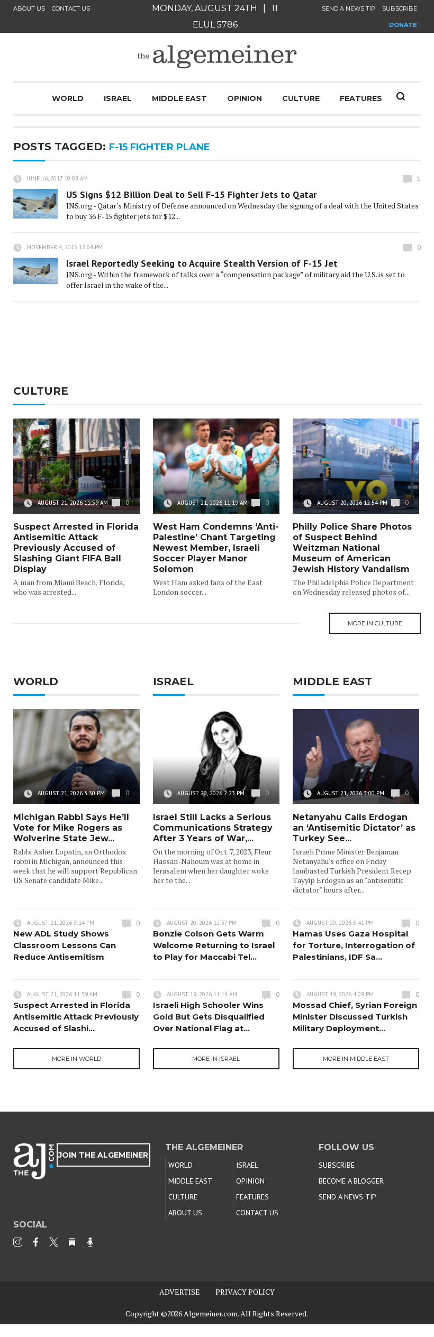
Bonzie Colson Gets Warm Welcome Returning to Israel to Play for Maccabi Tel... (214, 945)
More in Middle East (356, 1058)
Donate (403, 25)
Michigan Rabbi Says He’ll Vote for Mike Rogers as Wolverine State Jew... (71, 827)
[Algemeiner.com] (217, 57)
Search (400, 96)
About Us (29, 8)
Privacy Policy (245, 1292)
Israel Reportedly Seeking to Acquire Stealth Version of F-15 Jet (202, 263)
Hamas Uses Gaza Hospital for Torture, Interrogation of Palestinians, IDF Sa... (354, 945)
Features (361, 98)
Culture (301, 98)
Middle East (179, 98)
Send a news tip (348, 8)
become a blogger (351, 1181)
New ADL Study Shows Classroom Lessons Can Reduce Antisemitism (64, 945)
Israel (118, 98)
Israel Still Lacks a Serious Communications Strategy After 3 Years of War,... (213, 827)
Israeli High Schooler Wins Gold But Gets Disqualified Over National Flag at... (209, 1016)
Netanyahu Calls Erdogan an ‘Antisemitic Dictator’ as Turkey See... (354, 827)
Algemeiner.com (211, 1313)
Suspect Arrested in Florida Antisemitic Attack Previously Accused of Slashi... (76, 1016)
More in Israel (216, 1058)
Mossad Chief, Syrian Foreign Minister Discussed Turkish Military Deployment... (355, 1016)
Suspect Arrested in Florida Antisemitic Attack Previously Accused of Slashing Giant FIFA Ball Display (76, 548)
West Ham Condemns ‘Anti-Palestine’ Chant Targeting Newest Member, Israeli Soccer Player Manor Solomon (216, 548)
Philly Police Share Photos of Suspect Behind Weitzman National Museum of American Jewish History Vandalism (352, 548)
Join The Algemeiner (103, 1155)
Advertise (179, 1292)
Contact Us (71, 8)
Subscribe (399, 8)
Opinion (244, 98)
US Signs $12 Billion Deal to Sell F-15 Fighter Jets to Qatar (191, 194)
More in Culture (375, 623)
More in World (76, 1058)
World (68, 98)
